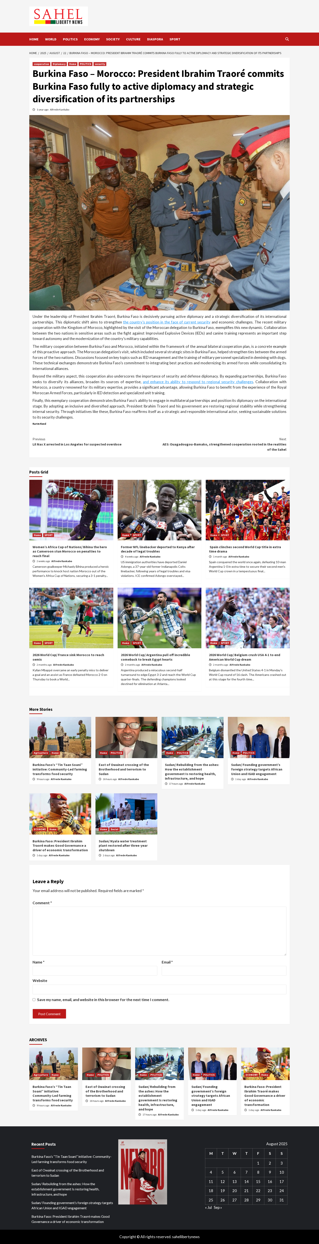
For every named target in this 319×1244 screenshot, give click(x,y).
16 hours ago (110, 779)
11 (211, 1181)
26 (222, 1200)
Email (167, 962)
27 (234, 1200)
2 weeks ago (43, 561)
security (100, 64)
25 (211, 1200)
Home (72, 64)
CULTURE (133, 39)
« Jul (208, 1207)
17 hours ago (176, 783)
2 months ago (44, 664)
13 (234, 1181)
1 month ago (220, 556)
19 (222, 1190)
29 (258, 1200)
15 (258, 1181)
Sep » (218, 1207)
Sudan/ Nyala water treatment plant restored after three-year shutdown (123, 845)
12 (222, 1181)
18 (211, 1190)
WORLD (50, 39)
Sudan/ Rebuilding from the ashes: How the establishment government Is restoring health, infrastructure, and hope (192, 771)
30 (270, 1200)
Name (38, 962)
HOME (34, 39)
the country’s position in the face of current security (166, 322)
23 (270, 1190)
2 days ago (109, 855)
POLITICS (70, 39)
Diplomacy (59, 64)
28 (246, 1200)
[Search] (287, 39)
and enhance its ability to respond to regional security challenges (198, 381)
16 (270, 1181)
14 (246, 1181)
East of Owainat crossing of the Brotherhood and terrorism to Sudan (124, 769)
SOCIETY (113, 39)
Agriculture (41, 752)
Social (114, 829)
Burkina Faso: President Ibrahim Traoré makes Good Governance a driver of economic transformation (60, 845)
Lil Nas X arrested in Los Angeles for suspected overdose (77, 441)
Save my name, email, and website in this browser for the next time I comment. (103, 999)
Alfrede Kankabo (59, 109)
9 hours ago (43, 779)
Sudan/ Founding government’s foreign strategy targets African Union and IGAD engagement (256, 769)
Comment (42, 903)
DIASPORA (155, 39)
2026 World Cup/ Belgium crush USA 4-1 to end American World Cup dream (244, 657)
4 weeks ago (132, 556)
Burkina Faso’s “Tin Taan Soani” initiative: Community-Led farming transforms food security (60, 769)
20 (234, 1190)
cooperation (41, 64)
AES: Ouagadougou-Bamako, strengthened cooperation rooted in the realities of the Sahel (224, 444)
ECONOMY (92, 39)
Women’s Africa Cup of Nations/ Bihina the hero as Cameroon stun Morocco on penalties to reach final (70, 551)
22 (258, 1190)
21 (246, 1190)
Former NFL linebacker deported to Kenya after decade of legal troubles (158, 549)
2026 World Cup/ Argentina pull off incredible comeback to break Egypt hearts (155, 657)
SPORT (174, 39)
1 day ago (240, 779)
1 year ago (43, 109)
